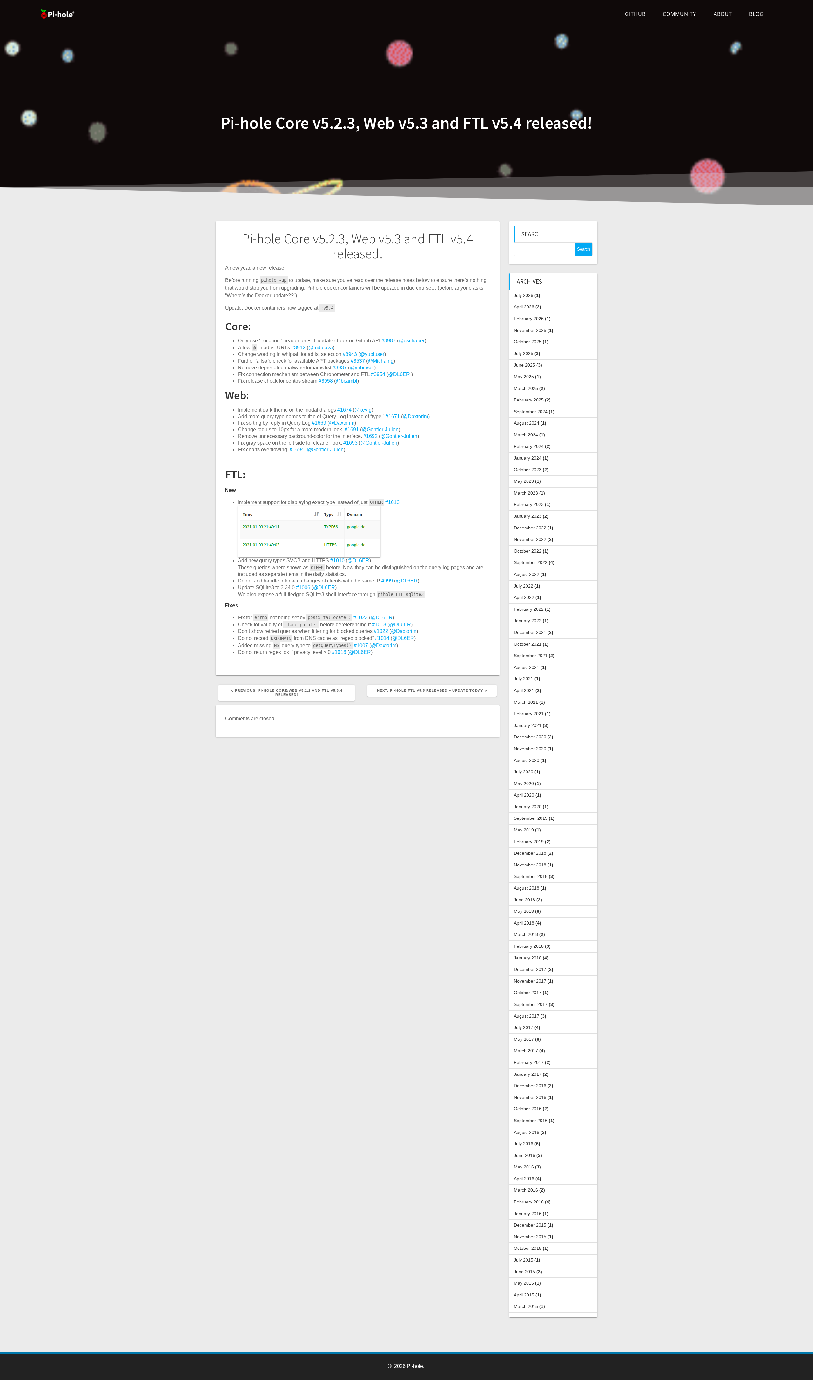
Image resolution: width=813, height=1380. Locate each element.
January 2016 (527, 1213)
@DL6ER (399, 374)
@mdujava (320, 347)
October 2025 (527, 341)
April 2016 (524, 1178)
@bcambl (346, 381)
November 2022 (530, 539)
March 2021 (526, 702)
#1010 (337, 560)
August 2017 (526, 1016)
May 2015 (524, 1283)
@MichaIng (380, 361)
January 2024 (527, 458)
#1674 (344, 410)
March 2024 (526, 434)
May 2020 (524, 783)
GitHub (635, 13)
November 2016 (530, 1097)
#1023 (360, 617)
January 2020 (527, 806)
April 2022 (524, 597)
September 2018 (531, 876)
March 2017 (526, 1050)
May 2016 (524, 1166)
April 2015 (524, 1294)
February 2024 (529, 446)
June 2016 (524, 1155)
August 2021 (526, 667)
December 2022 (530, 527)
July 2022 (523, 586)
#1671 (393, 416)
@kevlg (363, 410)
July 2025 (523, 353)
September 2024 (531, 411)
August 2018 (526, 888)
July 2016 (523, 1143)
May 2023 (524, 481)
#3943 (350, 354)
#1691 (352, 429)
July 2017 (523, 1027)
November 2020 (530, 748)
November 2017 (530, 981)
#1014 (382, 638)
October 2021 (527, 644)
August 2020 (526, 760)
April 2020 (524, 795)
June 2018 (524, 899)
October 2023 (527, 469)
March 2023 (526, 492)
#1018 (379, 624)
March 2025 (526, 388)
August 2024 (526, 423)
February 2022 (529, 609)
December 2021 (530, 632)
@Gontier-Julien (380, 429)
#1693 (350, 443)
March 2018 (526, 934)
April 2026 (524, 306)
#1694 (297, 449)
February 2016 (529, 1201)
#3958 (326, 381)
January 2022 (527, 620)
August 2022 (526, 574)
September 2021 (531, 655)
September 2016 (531, 1120)
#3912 (298, 347)
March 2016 (526, 1190)
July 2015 (523, 1259)
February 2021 (529, 713)
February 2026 (529, 318)
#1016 (339, 652)
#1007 (361, 645)
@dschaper (412, 340)
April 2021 (524, 690)
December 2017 (530, 969)
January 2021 (527, 725)
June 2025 (524, 364)
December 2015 (530, 1225)
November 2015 (530, 1236)
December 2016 (530, 1085)
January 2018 (527, 957)
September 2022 (531, 562)
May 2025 (524, 376)
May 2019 (524, 829)
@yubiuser (372, 354)
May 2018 (524, 911)
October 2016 (527, 1108)
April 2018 (524, 923)
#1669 (319, 423)
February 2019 (529, 841)
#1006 (303, 587)
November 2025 (530, 330)
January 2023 (527, 516)
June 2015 (524, 1271)
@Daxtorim (415, 416)
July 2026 (523, 295)
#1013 (392, 502)
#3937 (340, 367)
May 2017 (524, 1039)
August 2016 (526, 1132)
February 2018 (529, 946)
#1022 (381, 631)
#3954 (378, 374)
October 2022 (527, 551)
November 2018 (530, 864)
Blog (756, 13)
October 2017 (527, 992)
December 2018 (530, 853)
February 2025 (529, 399)
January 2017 (527, 1074)
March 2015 (526, 1306)
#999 (387, 580)
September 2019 (531, 818)
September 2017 (531, 1004)
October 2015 (527, 1248)
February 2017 (529, 1062)
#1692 (370, 436)
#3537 (358, 361)
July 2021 (523, 678)
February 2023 (529, 504)
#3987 (388, 340)
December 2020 (530, 736)
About (723, 13)
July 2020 (523, 771)
